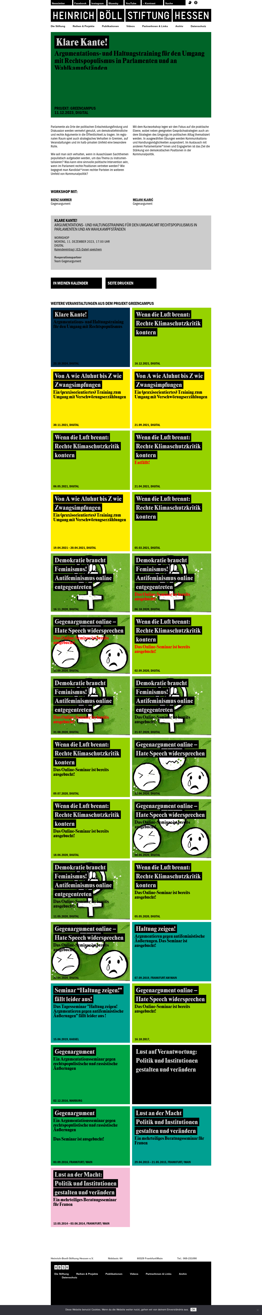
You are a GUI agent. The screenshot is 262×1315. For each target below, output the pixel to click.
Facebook (80, 3)
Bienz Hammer (61, 199)
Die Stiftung (58, 26)
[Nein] (257, 1310)
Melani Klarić (143, 199)
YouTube (131, 3)
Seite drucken (120, 283)
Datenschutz (198, 26)
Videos (130, 26)
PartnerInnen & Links (155, 26)
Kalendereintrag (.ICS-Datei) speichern (78, 249)
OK (193, 1309)
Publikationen (110, 26)
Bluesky (113, 3)
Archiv (179, 26)
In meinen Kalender (70, 283)
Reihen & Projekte (83, 26)
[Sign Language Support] (189, 2)
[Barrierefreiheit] (195, 2)
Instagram (97, 3)
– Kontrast (149, 3)
